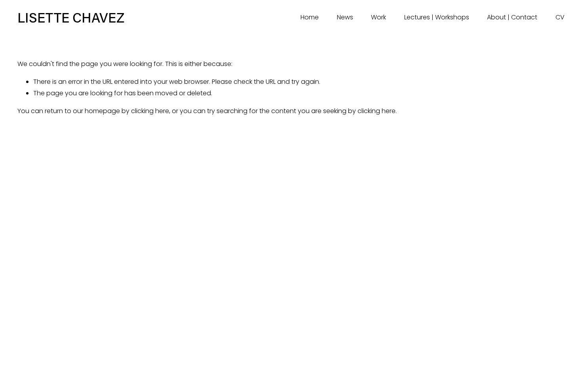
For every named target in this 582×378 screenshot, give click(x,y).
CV (560, 17)
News (345, 17)
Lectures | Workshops (436, 17)
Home (310, 17)
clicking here (150, 110)
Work (378, 17)
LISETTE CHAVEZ (70, 17)
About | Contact (512, 17)
